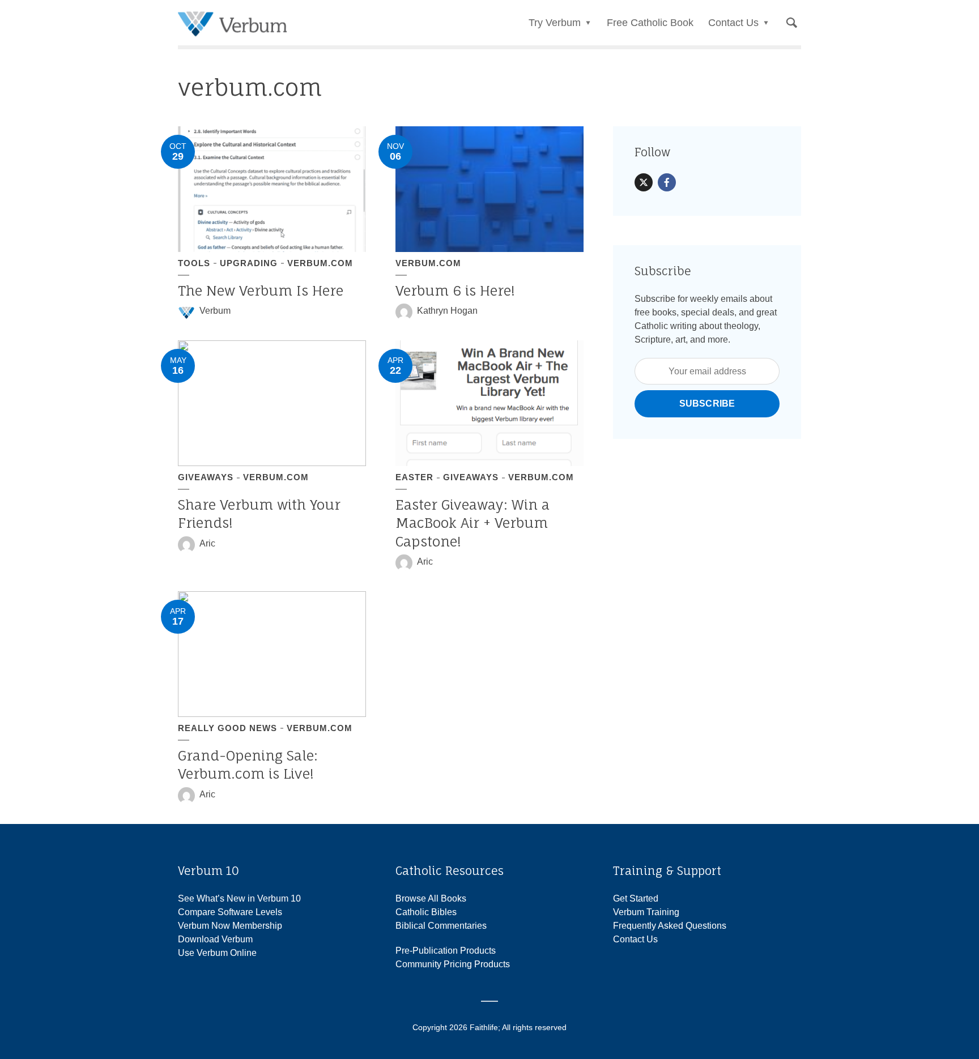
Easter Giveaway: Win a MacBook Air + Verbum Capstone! (472, 523)
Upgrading (249, 263)
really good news (227, 728)
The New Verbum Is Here (260, 290)
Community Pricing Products (452, 964)
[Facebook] (667, 182)
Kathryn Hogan (447, 310)
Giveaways (205, 477)
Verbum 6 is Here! (455, 290)
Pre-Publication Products (445, 950)
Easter (414, 477)
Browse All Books (430, 898)
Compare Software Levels (230, 912)
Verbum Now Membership (230, 925)
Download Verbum (215, 939)
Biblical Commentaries (441, 925)
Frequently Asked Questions (669, 925)
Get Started (635, 898)
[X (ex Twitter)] (644, 182)
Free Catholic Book (650, 22)
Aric (207, 543)
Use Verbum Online (217, 953)
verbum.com (320, 263)
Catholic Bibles (426, 912)
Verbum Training (646, 912)
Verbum (215, 310)
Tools (194, 263)
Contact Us (635, 939)
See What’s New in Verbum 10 (239, 898)
